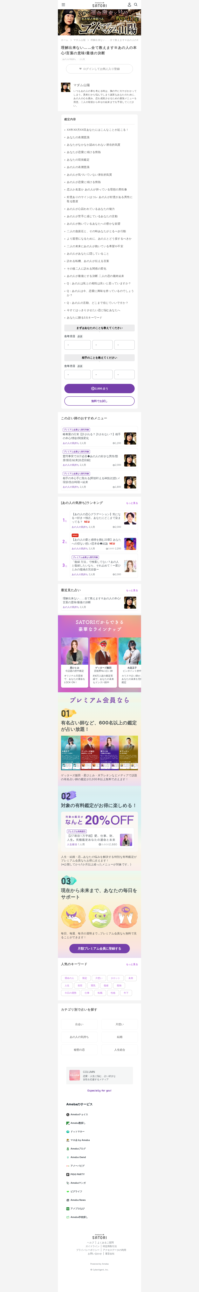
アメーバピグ (78, 1165)
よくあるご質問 (105, 1242)
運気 (93, 985)
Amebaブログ (78, 1148)
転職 (100, 993)
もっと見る (132, 503)
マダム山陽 (79, 40)
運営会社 (109, 1253)
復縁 (106, 985)
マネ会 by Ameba (80, 1140)
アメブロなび (78, 1208)
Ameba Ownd (78, 1157)
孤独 (119, 985)
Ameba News (78, 1199)
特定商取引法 (110, 1246)
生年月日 (69, 336)
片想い (98, 978)
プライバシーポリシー (88, 1249)
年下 (126, 993)
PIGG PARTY (78, 1174)
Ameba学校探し (79, 1217)
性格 (113, 993)
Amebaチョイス (79, 1114)
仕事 (87, 993)
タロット (115, 978)
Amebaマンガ (78, 1182)
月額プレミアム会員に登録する (99, 948)
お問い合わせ (95, 1253)
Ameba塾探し (78, 1122)
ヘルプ (90, 1242)
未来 (130, 978)
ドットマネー (78, 1131)
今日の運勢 (70, 993)
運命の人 (69, 978)
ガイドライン (93, 1246)
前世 (80, 985)
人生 (67, 985)
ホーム (64, 40)
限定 (84, 978)
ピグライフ (76, 1191)
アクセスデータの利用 (114, 1249)
